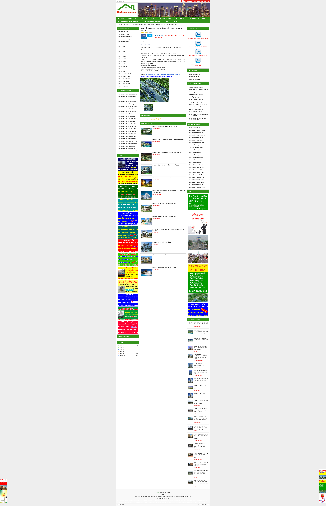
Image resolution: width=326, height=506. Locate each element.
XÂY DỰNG (166, 21)
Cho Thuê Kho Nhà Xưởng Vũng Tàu (127, 101)
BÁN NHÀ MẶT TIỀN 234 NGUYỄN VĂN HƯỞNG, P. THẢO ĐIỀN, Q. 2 (168, 178)
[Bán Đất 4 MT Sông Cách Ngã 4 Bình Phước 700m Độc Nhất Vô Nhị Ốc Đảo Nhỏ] (190, 404)
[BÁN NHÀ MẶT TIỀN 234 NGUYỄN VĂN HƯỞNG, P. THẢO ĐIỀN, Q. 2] (146, 182)
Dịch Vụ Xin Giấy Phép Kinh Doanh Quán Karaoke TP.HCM (198, 115)
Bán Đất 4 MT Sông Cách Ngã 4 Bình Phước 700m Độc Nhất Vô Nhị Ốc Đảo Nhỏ (201, 402)
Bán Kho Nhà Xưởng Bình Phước (197, 150)
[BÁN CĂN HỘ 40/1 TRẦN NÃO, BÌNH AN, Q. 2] (146, 247)
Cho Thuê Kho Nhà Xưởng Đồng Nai (127, 96)
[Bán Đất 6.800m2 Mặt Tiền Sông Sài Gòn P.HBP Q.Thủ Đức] (190, 389)
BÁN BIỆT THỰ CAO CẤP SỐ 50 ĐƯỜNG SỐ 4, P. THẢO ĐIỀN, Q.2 (168, 139)
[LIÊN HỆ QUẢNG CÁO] (198, 222)
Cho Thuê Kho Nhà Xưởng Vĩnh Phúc (127, 131)
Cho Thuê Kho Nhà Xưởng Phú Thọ (127, 148)
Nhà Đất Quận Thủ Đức (124, 78)
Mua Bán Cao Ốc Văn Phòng (197, 18)
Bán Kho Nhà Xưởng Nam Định (196, 174)
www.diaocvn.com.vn (165, 492)
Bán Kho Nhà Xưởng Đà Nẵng (196, 169)
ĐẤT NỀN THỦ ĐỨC (123, 31)
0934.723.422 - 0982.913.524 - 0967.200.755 (196, 1)
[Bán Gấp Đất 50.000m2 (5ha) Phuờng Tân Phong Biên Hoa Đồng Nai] (190, 374)
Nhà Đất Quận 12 (123, 71)
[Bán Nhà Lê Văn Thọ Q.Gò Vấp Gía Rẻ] (198, 309)
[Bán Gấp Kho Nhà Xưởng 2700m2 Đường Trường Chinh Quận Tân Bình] (190, 342)
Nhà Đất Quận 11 (123, 68)
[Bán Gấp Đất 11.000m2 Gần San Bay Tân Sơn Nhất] (190, 367)
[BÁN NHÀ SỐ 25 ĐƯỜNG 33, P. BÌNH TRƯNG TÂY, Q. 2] (146, 170)
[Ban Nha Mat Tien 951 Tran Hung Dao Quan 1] (128, 164)
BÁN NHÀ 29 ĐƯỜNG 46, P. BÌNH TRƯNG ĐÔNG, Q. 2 (165, 126)
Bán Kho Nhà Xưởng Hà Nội (195, 152)
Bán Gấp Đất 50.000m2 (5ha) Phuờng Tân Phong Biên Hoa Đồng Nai (200, 372)
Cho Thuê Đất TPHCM (124, 41)
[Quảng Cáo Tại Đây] (3, 496)
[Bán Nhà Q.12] (128, 205)
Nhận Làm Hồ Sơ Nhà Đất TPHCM (197, 107)
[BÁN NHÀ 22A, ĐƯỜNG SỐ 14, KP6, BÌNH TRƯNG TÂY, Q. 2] (146, 259)
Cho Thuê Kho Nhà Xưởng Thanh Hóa (128, 141)
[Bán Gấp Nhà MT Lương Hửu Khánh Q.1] (128, 245)
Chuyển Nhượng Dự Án (194, 74)
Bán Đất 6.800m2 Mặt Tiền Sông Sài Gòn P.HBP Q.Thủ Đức (200, 387)
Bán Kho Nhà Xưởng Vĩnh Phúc (196, 167)
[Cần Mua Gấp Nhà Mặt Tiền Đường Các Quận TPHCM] (3, 484)
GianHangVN (206, 504)
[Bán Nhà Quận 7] (128, 218)
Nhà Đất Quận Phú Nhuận (125, 76)
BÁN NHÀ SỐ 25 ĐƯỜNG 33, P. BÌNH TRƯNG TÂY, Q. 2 (165, 165)
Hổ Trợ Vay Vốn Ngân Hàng (195, 102)
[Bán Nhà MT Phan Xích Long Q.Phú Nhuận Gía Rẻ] (128, 273)
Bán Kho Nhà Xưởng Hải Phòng (196, 182)
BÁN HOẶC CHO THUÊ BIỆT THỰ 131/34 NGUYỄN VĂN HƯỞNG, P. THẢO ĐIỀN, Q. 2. (168, 191)
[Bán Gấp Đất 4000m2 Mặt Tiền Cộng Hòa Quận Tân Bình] (190, 382)
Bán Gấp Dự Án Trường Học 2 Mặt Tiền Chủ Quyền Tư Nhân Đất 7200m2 (201, 324)
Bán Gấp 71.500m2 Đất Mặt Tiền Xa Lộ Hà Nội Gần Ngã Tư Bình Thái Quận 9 (200, 410)
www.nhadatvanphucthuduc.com (183, 496)
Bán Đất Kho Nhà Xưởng (165, 18)
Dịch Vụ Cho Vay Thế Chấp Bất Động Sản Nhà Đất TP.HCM (197, 119)
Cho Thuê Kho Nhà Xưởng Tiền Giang (128, 106)
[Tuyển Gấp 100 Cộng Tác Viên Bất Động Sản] (322, 498)
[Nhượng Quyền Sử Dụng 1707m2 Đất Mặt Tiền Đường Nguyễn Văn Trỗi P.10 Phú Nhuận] (190, 358)
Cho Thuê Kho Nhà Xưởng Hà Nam (127, 121)
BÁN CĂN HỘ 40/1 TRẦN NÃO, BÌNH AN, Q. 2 (163, 242)
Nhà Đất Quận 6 (122, 56)
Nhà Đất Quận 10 (123, 66)
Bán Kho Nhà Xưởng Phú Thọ (196, 184)
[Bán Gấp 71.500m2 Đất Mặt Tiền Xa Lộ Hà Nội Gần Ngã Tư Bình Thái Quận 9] (190, 412)
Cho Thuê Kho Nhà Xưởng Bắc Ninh (127, 118)
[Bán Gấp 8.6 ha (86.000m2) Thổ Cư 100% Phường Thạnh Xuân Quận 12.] (190, 350)
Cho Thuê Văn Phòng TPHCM (125, 36)
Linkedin (144, 37)
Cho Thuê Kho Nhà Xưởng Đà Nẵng (127, 133)
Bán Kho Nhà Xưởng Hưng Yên (196, 164)
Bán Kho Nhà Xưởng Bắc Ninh (196, 155)
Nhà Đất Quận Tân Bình (124, 83)
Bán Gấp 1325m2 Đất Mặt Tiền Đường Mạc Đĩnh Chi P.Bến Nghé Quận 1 (201, 464)
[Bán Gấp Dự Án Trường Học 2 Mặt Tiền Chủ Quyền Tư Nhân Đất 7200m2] (190, 326)
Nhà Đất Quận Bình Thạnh (125, 73)
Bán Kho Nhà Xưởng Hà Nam (196, 157)
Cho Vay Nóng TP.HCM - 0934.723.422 (198, 104)
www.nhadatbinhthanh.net (163, 498)
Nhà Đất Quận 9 (122, 63)
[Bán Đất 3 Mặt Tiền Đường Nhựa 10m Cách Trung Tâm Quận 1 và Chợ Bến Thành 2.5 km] (190, 484)
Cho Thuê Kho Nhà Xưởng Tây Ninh (127, 111)
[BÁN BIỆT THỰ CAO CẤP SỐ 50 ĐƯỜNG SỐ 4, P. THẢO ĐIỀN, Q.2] (146, 144)
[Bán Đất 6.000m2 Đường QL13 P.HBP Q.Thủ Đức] (190, 397)
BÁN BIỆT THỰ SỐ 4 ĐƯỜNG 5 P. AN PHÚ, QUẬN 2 (164, 216)
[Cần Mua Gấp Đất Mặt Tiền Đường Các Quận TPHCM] (322, 474)
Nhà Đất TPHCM (180, 18)
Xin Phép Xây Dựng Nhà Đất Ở (196, 87)
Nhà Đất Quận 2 (122, 46)
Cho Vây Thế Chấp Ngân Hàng (196, 112)
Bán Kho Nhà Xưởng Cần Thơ (196, 145)
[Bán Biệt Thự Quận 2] (128, 191)
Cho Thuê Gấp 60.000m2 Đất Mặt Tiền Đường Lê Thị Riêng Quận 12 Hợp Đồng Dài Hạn (200, 428)
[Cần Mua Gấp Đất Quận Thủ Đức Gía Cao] (198, 283)
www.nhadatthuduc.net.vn (141, 496)
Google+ (163, 494)
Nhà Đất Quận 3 (122, 49)
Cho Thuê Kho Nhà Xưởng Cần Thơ (127, 109)
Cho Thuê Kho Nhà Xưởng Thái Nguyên (128, 151)
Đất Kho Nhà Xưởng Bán (195, 127)
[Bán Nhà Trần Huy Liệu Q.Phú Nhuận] (128, 259)
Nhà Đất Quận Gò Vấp (124, 81)
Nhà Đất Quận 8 (122, 61)
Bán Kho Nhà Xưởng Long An (196, 140)
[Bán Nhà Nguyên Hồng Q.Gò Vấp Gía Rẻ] (128, 327)
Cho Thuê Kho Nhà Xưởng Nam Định (127, 138)
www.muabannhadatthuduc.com (154, 496)
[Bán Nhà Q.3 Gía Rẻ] (128, 232)
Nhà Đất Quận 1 (122, 44)
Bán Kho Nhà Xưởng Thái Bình (196, 162)
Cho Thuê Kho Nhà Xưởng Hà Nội (127, 116)
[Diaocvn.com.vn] (126, 13)
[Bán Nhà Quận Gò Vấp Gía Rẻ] (128, 286)
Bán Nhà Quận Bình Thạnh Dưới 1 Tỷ (128, 21)
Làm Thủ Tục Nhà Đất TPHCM (196, 109)
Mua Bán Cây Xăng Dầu (147, 18)
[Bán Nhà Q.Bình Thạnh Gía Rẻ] (128, 300)
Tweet (150, 35)
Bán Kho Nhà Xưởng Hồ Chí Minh (197, 130)
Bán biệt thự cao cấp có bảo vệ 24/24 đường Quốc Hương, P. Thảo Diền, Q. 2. (168, 230)
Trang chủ (121, 18)
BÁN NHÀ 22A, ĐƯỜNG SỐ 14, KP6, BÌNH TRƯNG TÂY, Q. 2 (166, 255)
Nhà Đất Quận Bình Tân (124, 86)
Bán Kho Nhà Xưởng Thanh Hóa (196, 177)
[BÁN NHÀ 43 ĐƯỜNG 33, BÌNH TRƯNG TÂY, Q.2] (146, 272)
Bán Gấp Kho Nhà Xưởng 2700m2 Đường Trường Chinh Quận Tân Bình (201, 340)
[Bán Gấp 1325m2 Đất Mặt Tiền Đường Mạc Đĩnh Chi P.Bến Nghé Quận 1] (190, 466)
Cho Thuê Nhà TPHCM (124, 34)
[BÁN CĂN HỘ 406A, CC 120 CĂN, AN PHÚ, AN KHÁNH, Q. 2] (146, 157)
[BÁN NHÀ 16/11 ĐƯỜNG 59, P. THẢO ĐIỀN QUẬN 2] (146, 208)
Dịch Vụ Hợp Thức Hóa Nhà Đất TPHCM (198, 89)
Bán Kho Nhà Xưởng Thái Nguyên (197, 187)
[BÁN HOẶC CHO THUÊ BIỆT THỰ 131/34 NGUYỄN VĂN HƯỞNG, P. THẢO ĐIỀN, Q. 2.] (146, 195)
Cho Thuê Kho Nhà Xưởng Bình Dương (128, 99)
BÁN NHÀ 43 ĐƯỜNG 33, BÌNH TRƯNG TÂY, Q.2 (164, 267)
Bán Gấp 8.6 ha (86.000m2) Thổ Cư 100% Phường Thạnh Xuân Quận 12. (200, 348)
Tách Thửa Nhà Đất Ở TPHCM (196, 94)
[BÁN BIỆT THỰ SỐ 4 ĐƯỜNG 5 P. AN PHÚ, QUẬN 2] (146, 221)
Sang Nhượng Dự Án (194, 76)
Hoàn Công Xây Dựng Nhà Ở (195, 97)
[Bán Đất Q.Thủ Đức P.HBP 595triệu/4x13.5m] (198, 202)
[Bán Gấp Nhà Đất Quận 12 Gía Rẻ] (128, 177)
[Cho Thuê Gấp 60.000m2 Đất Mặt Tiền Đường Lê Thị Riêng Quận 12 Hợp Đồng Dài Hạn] (190, 430)
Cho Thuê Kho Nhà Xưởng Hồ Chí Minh (128, 94)
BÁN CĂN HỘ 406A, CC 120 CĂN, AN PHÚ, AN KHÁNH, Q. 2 (167, 152)
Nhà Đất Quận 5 (122, 54)
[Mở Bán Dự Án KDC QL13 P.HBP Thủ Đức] (198, 257)
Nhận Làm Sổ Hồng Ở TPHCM (196, 99)
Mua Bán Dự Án (132, 18)
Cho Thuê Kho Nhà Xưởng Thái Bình (127, 126)
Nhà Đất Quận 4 (122, 51)
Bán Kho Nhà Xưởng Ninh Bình (196, 160)
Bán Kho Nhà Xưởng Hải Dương (196, 179)
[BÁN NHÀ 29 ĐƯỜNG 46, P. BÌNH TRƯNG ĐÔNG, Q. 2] (146, 131)
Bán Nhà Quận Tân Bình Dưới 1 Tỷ (151, 21)
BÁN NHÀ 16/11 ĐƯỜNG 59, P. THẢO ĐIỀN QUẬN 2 (164, 203)
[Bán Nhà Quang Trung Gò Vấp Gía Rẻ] (128, 313)
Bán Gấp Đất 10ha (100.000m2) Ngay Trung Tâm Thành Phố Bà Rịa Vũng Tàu (201, 332)
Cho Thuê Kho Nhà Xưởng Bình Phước (128, 114)
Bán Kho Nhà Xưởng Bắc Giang (196, 172)
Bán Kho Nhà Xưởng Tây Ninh (196, 147)
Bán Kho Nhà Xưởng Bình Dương (197, 135)
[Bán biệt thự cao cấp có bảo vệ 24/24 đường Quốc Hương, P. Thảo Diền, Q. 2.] (146, 234)
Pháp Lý (176, 21)
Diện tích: (158, 42)
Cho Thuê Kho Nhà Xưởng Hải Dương (128, 143)
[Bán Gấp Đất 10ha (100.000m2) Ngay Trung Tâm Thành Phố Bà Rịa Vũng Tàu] (190, 334)
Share (143, 35)
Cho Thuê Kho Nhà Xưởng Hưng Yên (127, 128)
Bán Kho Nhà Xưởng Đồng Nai (196, 132)
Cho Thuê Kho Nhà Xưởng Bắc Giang (127, 136)
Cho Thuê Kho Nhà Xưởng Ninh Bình (127, 123)
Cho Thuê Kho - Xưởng (124, 39)
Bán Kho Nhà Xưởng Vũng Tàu (196, 137)
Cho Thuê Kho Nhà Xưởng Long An (127, 104)
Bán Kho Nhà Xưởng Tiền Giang (196, 142)
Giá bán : (143, 42)
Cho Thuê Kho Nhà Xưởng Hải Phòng (127, 146)
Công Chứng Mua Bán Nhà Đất (196, 92)
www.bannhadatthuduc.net (169, 496)
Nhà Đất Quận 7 (122, 59)
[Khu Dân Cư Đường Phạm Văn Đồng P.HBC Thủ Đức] (198, 242)
